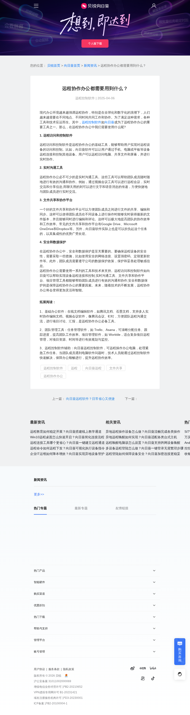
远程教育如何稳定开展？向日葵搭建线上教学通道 (65, 431)
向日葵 (109, 122)
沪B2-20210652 (72, 686)
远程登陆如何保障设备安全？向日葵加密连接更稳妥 (143, 454)
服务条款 (54, 669)
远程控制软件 (91, 122)
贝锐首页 (53, 65)
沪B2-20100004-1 (56, 703)
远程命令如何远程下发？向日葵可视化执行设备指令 (67, 448)
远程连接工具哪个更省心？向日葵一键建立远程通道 (67, 443)
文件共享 (115, 368)
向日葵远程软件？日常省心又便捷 (91, 399)
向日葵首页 (72, 65)
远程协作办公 (53, 376)
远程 (74, 368)
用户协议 (39, 669)
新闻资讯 (90, 65)
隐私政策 (68, 669)
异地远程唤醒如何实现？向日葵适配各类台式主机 (141, 437)
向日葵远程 (93, 368)
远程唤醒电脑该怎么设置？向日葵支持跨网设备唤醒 (143, 443)
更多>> (39, 494)
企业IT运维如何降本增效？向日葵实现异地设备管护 (67, 454)
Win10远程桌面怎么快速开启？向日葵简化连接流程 (67, 437)
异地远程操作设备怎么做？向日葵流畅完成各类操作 (143, 431)
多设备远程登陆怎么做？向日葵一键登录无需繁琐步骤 (145, 448)
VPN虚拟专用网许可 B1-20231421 (55, 692)
